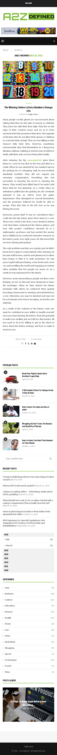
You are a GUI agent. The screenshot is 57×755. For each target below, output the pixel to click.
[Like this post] (22, 343)
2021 (6, 566)
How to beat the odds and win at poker (35, 408)
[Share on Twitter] (28, 343)
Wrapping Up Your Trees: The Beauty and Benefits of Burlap (37, 425)
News (29, 636)
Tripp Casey (33, 114)
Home (5, 50)
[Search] (54, 41)
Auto (29, 588)
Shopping (29, 648)
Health (29, 618)
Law (29, 630)
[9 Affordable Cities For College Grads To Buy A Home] (11, 394)
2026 (6, 534)
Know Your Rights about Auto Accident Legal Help (34, 375)
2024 (6, 554)
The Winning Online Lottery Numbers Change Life (28, 109)
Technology (29, 660)
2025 (6, 550)
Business (29, 593)
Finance (29, 612)
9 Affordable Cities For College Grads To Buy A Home (37, 391)
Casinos (29, 600)
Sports (29, 654)
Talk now (28, 3)
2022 (6, 562)
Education (29, 605)
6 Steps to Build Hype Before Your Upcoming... (28, 703)
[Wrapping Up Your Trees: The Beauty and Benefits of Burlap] (11, 428)
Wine (29, 672)
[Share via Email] (35, 343)
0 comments (36, 339)
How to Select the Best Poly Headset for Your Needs (37, 442)
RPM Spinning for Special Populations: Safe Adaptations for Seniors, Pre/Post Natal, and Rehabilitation (24, 523)
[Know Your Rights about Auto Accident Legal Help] (11, 377)
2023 (6, 558)
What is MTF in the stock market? (18, 485)
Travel (29, 666)
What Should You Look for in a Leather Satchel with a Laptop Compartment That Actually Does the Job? (28, 501)
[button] (5, 704)
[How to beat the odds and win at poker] (11, 411)
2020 (6, 570)
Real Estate (29, 642)
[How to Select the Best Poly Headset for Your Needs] (11, 444)
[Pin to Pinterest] (32, 343)
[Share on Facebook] (25, 343)
